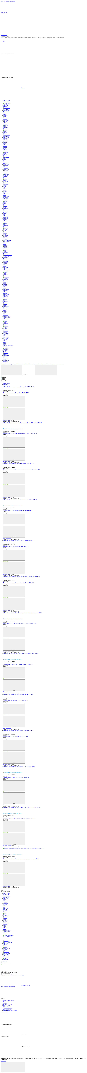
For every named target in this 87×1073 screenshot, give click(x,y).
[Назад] (1, 890)
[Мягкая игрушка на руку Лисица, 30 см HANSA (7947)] (44, 540)
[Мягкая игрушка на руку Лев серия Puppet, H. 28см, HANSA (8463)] (44, 576)
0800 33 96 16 (4, 12)
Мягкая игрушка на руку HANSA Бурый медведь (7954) (16, 777)
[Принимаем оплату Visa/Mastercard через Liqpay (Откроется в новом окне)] (12, 974)
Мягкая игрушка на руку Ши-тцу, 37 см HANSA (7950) (16, 392)
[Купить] (14, 401)
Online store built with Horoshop (8, 986)
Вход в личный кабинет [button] (8, 1000)
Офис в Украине (29, 363)
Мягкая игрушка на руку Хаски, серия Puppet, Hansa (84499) (17, 510)
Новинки (5, 384)
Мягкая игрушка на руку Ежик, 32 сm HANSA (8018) (15, 736)
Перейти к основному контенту (8, 1)
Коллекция (3, 363)
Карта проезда (4, 1061)
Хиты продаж (6, 383)
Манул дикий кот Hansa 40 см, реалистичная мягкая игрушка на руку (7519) (21, 858)
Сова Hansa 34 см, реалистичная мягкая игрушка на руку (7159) (18, 664)
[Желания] (43, 48)
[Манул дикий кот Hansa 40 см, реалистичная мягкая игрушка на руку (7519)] (44, 848)
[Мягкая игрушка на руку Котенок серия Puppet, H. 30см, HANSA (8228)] (44, 422)
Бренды (7, 363)
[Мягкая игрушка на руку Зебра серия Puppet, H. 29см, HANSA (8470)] (44, 807)
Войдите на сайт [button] (7, 420)
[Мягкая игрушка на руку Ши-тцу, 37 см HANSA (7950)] (44, 386)
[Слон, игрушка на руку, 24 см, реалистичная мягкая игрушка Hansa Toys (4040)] (44, 463)
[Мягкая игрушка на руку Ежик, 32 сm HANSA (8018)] (44, 730)
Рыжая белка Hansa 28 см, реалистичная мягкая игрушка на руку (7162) (19, 623)
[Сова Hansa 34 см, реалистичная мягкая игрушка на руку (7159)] (44, 653)
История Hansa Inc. (13, 363)
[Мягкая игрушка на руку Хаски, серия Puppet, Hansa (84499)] (44, 499)
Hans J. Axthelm (21, 363)
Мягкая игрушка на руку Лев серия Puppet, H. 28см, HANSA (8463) (19, 582)
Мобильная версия (25, 985)
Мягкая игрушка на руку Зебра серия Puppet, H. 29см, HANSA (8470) (19, 818)
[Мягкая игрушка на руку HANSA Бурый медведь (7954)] (44, 766)
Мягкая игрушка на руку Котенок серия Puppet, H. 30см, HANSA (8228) (20, 433)
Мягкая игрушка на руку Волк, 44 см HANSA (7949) (15, 700)
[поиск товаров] (11, 370)
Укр (4, 41)
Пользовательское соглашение (57, 363)
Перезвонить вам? (5, 36)
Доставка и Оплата (37, 363)
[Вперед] (2, 890)
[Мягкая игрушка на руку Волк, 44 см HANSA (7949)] (44, 694)
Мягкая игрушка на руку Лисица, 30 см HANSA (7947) (16, 546)
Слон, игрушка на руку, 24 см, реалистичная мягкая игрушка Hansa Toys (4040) (21, 469)
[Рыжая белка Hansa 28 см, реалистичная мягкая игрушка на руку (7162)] (44, 612)
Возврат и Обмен (46, 363)
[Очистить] (46, 370)
